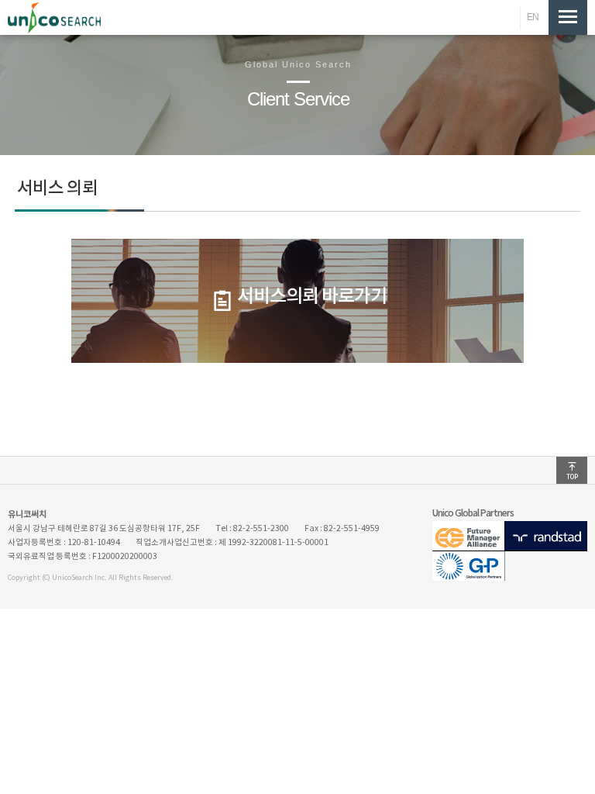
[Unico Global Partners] (509, 577)
